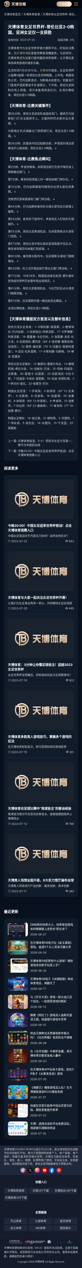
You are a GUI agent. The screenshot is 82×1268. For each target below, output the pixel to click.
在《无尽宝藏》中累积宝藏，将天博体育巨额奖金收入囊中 (51, 1053)
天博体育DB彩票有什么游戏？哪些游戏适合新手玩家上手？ (51, 963)
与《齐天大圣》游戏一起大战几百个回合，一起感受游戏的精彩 (51, 999)
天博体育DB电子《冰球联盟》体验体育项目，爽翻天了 (51, 981)
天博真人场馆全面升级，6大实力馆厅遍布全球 (41, 880)
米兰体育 (15, 1228)
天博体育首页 (12, 14)
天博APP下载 (40, 1190)
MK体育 (41, 1228)
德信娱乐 (65, 1228)
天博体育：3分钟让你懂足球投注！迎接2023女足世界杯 (40, 667)
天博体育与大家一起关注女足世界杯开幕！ (38, 597)
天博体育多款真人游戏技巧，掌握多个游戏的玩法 (40, 739)
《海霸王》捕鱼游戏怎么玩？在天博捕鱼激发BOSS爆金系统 (51, 1089)
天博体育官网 (16, 1190)
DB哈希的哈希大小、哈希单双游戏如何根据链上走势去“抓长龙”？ (51, 926)
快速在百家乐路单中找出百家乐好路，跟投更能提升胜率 (51, 1107)
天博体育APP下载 (16, 1197)
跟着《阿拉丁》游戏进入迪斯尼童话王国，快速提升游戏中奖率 (51, 1017)
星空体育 (65, 1221)
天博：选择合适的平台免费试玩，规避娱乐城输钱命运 (51, 1125)
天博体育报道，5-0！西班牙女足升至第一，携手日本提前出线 (46, 443)
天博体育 (22, 53)
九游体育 (40, 1221)
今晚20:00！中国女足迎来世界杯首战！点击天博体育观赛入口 (46, 453)
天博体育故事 (31, 14)
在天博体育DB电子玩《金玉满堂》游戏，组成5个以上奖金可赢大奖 (51, 945)
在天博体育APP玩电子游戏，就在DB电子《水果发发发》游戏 (52, 1071)
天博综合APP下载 (65, 1190)
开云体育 (15, 1221)
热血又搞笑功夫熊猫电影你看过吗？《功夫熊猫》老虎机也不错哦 (51, 1035)
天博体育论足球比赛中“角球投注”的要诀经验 (39, 808)
